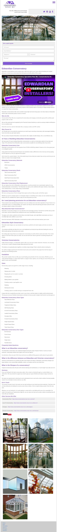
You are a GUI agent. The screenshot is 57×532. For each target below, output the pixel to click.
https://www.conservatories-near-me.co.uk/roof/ (23, 399)
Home (4, 523)
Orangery (5, 528)
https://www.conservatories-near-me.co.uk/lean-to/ (25, 402)
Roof (4, 524)
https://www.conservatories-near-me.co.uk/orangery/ (20, 406)
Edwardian (5, 526)
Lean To (4, 527)
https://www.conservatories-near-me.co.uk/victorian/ (26, 410)
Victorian (5, 530)
